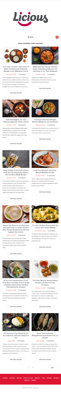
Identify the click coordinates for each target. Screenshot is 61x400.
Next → (53, 367)
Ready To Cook (28, 378)
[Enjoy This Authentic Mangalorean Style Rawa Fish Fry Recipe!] (45, 322)
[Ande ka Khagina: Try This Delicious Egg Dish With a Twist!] (15, 108)
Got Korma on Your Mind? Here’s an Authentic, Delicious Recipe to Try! (16, 335)
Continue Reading (16, 93)
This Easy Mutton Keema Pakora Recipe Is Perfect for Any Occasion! (45, 282)
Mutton (19, 378)
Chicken (5, 378)
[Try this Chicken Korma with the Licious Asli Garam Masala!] (45, 214)
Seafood (12, 378)
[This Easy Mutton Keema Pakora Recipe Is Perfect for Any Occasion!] (45, 269)
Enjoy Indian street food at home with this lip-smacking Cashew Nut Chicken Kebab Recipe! (16, 172)
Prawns (49, 378)
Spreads (37, 378)
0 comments (22, 74)
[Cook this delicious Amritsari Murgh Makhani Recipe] (45, 159)
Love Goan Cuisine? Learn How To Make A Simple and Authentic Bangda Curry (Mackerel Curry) (16, 69)
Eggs (43, 378)
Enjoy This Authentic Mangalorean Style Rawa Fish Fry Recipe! (45, 335)
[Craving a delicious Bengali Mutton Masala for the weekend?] (45, 108)
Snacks (33, 380)
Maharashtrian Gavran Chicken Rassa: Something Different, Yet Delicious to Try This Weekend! (45, 69)
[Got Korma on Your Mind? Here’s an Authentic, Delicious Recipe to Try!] (15, 322)
